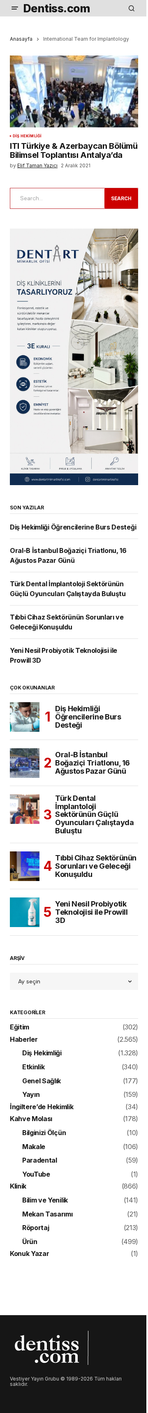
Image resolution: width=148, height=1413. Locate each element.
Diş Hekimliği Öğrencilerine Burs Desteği (73, 527)
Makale (33, 1147)
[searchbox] (55, 198)
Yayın (30, 1094)
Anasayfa (21, 39)
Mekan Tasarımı (47, 1214)
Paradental (39, 1160)
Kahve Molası (31, 1119)
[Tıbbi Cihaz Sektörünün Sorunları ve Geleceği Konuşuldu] (24, 866)
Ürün (29, 1242)
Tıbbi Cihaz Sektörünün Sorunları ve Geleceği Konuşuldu (95, 866)
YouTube (36, 1174)
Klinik (18, 1186)
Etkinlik (33, 1067)
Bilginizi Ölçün (44, 1133)
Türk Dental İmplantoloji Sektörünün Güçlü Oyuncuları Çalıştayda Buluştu (94, 814)
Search (121, 198)
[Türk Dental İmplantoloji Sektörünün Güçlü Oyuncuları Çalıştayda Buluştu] (24, 809)
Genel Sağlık (41, 1081)
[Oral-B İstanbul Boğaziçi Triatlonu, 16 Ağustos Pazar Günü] (24, 763)
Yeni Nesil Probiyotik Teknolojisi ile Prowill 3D (91, 912)
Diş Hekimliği (27, 136)
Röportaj (35, 1228)
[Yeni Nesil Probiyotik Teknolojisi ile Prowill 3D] (24, 912)
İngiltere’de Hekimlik (41, 1107)
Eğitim (19, 1027)
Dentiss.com (56, 8)
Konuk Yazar (29, 1254)
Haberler (23, 1039)
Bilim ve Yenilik (45, 1200)
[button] (15, 8)
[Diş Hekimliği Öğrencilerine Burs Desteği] (24, 717)
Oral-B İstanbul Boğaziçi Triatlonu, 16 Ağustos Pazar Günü (92, 762)
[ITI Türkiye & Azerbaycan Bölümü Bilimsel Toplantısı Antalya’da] (74, 92)
